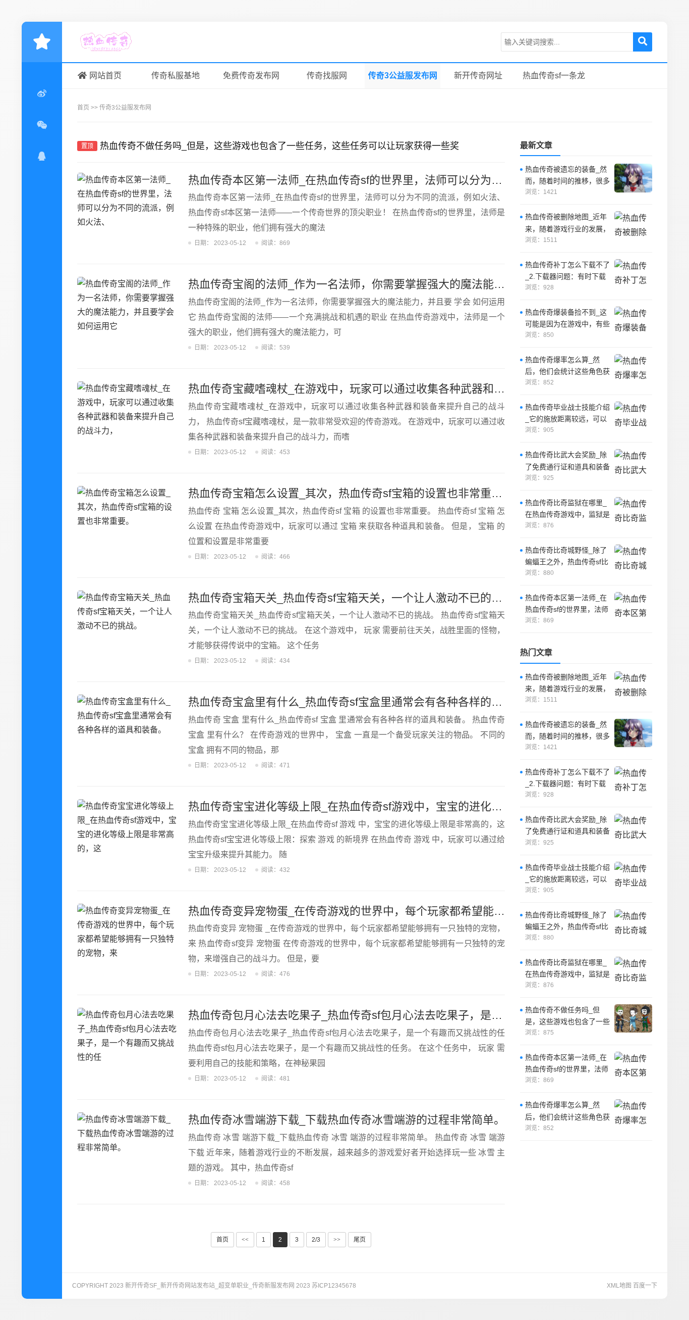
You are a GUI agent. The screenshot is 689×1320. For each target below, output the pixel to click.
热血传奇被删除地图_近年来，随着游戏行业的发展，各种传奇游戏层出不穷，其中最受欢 (567, 223)
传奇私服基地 (175, 75)
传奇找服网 (327, 75)
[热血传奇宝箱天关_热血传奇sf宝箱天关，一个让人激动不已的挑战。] (127, 628)
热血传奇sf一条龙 (554, 75)
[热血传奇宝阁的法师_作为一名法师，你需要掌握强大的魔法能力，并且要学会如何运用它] (127, 315)
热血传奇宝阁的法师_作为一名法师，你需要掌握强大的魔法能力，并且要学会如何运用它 (407, 284)
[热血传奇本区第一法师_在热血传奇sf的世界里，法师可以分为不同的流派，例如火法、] (127, 211)
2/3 (316, 1239)
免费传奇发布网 (251, 75)
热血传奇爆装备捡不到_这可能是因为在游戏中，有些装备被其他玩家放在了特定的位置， (567, 319)
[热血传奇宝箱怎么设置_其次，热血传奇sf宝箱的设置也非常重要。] (127, 524)
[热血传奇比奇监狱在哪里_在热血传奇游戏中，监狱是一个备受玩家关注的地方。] (633, 511)
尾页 (360, 1239)
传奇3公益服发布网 (402, 75)
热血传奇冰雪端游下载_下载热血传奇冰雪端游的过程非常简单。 (346, 1119)
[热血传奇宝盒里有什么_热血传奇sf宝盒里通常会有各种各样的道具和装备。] (127, 732)
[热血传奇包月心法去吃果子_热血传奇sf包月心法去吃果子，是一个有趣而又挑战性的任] (127, 1046)
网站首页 (105, 75)
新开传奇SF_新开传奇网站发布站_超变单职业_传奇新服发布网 (125, 42)
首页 (83, 107)
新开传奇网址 (478, 75)
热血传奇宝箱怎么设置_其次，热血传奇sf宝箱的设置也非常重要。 (350, 493)
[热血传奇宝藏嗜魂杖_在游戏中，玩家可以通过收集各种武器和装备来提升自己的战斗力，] (127, 419)
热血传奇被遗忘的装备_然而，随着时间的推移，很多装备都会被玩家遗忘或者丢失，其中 (567, 176)
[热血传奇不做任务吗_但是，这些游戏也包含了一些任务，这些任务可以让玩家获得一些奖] (633, 1018)
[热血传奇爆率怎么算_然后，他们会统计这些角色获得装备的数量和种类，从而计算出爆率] (633, 368)
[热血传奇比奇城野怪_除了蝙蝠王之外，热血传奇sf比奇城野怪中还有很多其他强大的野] (633, 559)
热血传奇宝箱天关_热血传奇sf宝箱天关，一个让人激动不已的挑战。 (356, 598)
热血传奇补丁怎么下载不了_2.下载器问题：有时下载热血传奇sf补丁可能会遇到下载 (567, 271)
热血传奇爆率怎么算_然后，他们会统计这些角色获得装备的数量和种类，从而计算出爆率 (567, 366)
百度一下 (645, 1285)
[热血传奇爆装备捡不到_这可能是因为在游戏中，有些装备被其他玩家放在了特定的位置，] (633, 321)
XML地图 (619, 1285)
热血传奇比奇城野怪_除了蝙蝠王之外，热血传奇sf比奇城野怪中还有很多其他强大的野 (567, 557)
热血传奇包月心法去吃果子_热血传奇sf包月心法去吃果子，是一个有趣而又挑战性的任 (400, 1015)
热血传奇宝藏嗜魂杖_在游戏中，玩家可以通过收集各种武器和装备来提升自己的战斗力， (407, 388)
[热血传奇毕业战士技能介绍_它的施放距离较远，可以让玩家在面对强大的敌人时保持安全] (633, 416)
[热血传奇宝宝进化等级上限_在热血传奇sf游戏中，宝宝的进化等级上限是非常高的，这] (127, 837)
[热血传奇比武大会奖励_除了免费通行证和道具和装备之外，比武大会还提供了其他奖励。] (633, 463)
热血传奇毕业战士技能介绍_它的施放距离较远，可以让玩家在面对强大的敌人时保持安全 (567, 414)
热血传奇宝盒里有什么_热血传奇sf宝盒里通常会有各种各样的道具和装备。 (373, 702)
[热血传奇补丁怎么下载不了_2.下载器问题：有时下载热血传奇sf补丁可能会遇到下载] (633, 273)
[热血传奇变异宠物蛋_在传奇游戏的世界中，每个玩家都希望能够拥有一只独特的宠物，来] (127, 942)
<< (245, 1239)
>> (336, 1239)
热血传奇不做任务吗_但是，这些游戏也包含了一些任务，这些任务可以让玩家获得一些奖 (279, 146)
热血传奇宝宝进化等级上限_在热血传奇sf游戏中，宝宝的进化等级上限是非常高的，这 (400, 806)
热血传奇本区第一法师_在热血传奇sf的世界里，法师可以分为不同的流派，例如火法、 (400, 180)
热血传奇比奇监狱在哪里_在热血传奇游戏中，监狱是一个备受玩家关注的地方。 (567, 509)
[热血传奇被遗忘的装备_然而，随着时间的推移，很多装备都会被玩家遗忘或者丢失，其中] (633, 178)
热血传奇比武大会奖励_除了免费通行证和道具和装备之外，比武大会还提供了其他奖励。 (567, 461)
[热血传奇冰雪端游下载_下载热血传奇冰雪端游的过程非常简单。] (127, 1150)
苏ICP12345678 (334, 1285)
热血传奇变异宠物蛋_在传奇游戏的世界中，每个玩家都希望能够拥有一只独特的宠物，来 (407, 911)
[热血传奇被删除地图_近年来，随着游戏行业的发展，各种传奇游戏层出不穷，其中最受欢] (633, 225)
